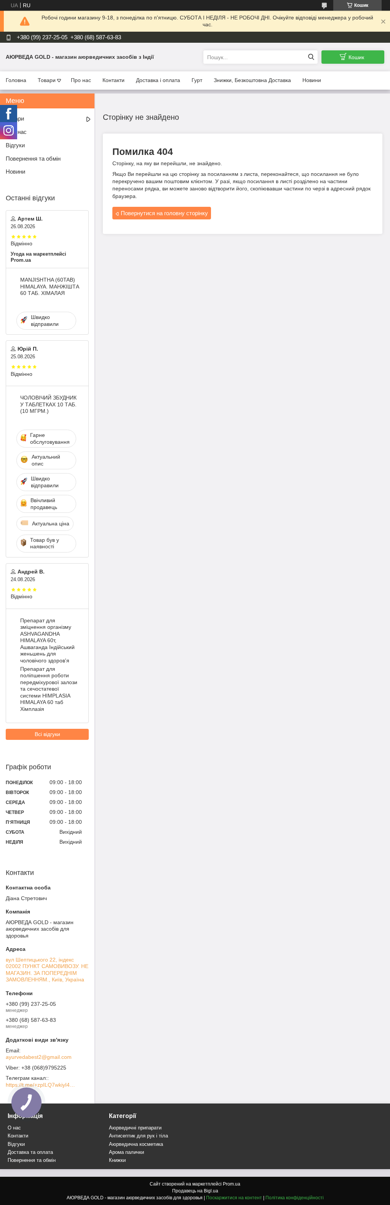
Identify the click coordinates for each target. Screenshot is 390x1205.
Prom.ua (231, 1184)
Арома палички (126, 1152)
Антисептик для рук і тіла (138, 1136)
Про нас (81, 80)
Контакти (113, 80)
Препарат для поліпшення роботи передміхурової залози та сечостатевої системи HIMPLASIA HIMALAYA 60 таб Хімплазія (48, 689)
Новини (311, 80)
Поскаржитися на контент (234, 1197)
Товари (47, 80)
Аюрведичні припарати (135, 1128)
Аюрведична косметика (136, 1144)
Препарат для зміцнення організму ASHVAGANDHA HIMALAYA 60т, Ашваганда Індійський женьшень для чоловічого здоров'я (47, 640)
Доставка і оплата (158, 80)
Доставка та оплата (30, 1152)
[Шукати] (311, 57)
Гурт (197, 80)
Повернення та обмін (33, 158)
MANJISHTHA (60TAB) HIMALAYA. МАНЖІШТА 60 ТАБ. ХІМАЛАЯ (49, 286)
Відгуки (15, 145)
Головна (16, 80)
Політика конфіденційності (294, 1197)
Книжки (117, 1160)
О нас (14, 1128)
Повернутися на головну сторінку (164, 213)
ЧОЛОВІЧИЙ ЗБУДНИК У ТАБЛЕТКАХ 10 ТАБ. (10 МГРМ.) (48, 404)
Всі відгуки (47, 734)
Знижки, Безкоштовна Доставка (252, 80)
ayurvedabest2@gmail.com (39, 1057)
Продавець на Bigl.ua (195, 1191)
